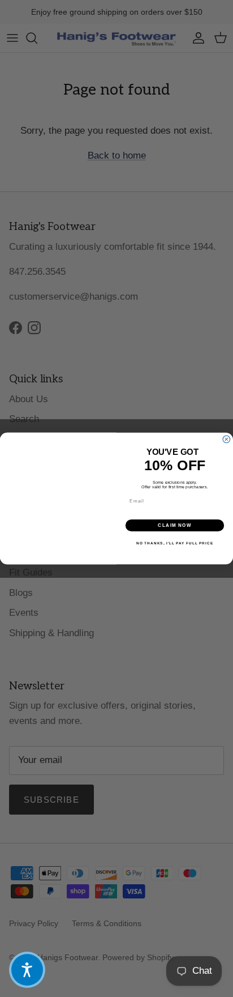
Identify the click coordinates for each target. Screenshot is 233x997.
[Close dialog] (226, 439)
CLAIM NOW (174, 525)
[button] (27, 970)
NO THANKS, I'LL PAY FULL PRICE (174, 543)
